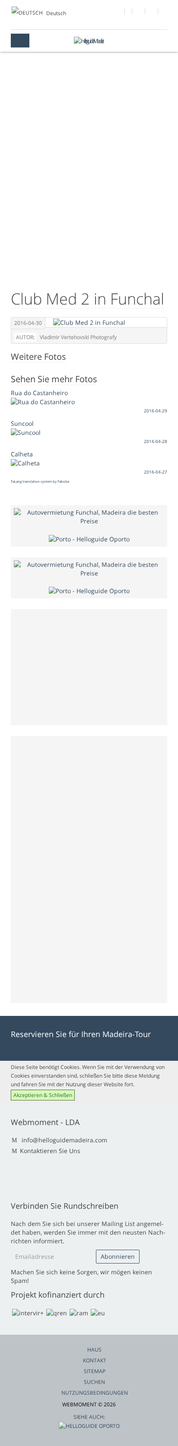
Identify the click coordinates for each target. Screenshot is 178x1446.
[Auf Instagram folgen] (152, 12)
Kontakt (94, 1360)
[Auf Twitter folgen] (139, 12)
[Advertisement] (89, 184)
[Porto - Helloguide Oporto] (89, 538)
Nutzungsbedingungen (94, 1392)
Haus (94, 1349)
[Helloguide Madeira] (89, 40)
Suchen (94, 1382)
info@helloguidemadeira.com (64, 1140)
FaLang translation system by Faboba (40, 481)
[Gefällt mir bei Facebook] (118, 12)
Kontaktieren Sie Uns (50, 1151)
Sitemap (94, 1371)
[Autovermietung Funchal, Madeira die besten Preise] (89, 516)
